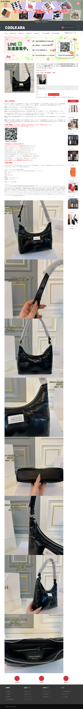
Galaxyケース (29, 33)
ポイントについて (28, 699)
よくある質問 (65, 696)
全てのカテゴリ (13, 33)
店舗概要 (8, 691)
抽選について (28, 694)
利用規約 (8, 694)
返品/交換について (47, 694)
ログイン (44, 21)
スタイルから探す (55, 33)
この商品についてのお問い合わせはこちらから (45, 97)
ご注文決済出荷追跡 (66, 691)
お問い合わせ (65, 694)
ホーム (6, 33)
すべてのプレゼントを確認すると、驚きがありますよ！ (65, 97)
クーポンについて (28, 696)
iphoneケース (21, 33)
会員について (28, 691)
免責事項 (8, 696)
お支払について (46, 691)
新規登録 (38, 21)
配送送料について (47, 696)
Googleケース (37, 33)
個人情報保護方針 (10, 699)
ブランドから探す (45, 33)
